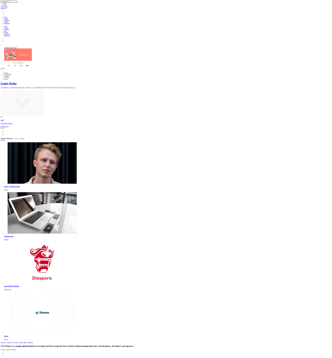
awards (6, 19)
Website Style (8, 236)
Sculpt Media (9, 83)
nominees (6, 20)
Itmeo (6, 336)
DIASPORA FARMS (11, 286)
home (5, 17)
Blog (25, 342)
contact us (7, 34)
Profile (4, 3)
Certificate (30, 342)
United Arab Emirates (7, 123)
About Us (3, 342)
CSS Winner (4, 6)
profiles (6, 22)
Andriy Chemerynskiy (12, 187)
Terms (21, 342)
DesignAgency (5, 126)
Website (5, 5)
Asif (2, 120)
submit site (3, 8)
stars (5, 31)
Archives (16, 342)
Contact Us (10, 342)
